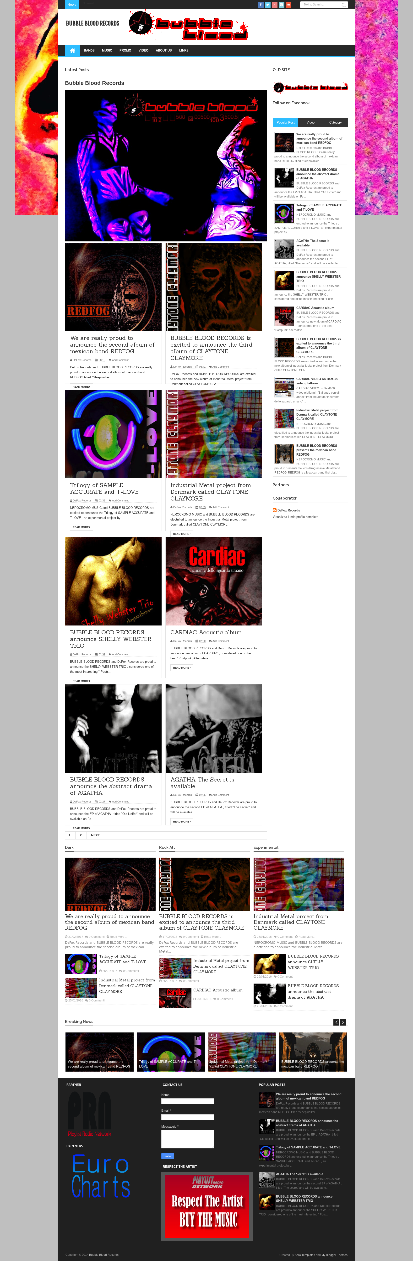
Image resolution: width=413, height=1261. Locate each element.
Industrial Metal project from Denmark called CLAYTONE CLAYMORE (210, 491)
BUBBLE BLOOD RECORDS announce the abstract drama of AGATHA (111, 786)
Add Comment (120, 360)
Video (143, 50)
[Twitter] (268, 5)
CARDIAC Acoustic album (206, 632)
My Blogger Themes (334, 1255)
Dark (69, 847)
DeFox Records (288, 510)
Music (107, 50)
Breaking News (79, 1021)
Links (184, 50)
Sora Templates (305, 1255)
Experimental (266, 847)
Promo (125, 50)
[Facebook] (261, 5)
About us (164, 50)
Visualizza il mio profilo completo (295, 517)
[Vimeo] (281, 5)
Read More (81, 386)
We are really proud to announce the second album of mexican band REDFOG (112, 344)
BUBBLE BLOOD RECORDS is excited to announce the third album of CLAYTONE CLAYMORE (211, 348)
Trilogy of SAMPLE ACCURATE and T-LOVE (104, 488)
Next (95, 835)
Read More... (118, 936)
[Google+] (274, 5)
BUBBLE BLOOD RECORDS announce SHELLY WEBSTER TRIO (111, 639)
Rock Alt (167, 847)
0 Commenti (97, 936)
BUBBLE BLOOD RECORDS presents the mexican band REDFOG (312, 1064)
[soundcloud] (288, 5)
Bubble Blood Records (104, 1254)
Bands (89, 50)
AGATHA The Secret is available (202, 783)
